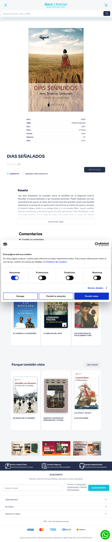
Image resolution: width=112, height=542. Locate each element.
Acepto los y (77, 487)
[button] (13, 174)
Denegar (20, 296)
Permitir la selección (56, 296)
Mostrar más (56, 222)
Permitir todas (91, 296)
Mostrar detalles (95, 288)
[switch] (42, 278)
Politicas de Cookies (56, 262)
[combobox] (56, 13)
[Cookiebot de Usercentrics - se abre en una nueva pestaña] (97, 244)
